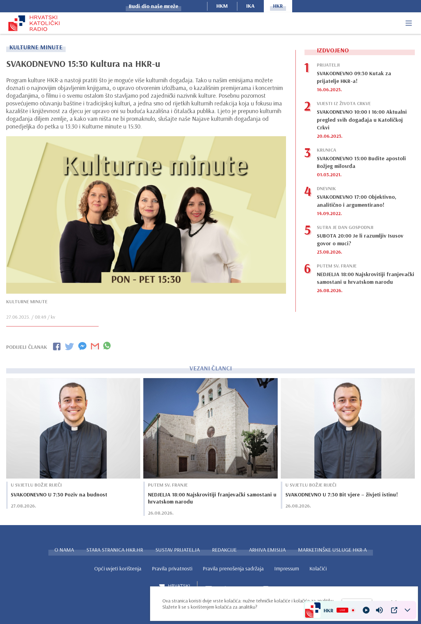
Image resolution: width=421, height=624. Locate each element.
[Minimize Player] (407, 610)
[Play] (366, 610)
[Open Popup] (394, 610)
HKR (278, 5)
